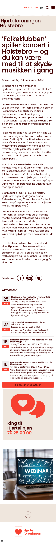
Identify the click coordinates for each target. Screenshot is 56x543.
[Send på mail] (29, 278)
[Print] (39, 278)
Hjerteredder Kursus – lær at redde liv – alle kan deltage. (31, 340)
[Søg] (47, 8)
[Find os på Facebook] (28, 515)
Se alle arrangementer (28, 385)
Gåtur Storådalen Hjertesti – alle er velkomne (28, 323)
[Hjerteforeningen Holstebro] (9, 7)
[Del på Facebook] (20, 278)
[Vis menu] (53, 8)
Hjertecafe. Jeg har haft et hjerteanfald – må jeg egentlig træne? (31, 298)
